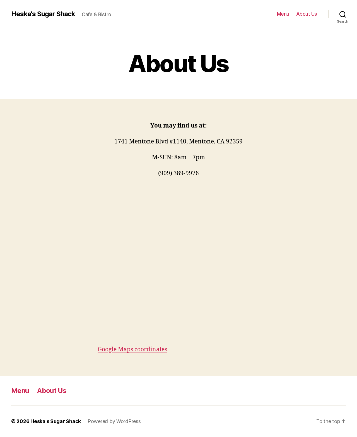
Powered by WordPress (114, 421)
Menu (283, 14)
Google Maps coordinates (132, 349)
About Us (306, 14)
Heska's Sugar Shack (43, 14)
